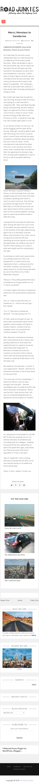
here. (34, 635)
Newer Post (5, 600)
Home (20, 600)
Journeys (17, 766)
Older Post (34, 600)
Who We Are (27, 766)
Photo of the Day (20, 769)
